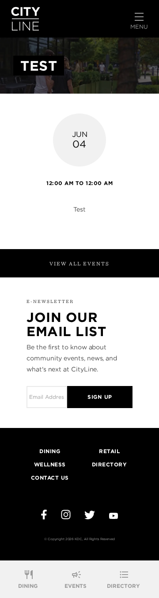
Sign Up (99, 397)
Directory (123, 586)
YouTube (113, 516)
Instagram (66, 514)
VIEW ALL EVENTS (79, 263)
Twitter (89, 515)
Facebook (44, 514)
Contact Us (50, 477)
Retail (109, 451)
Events (75, 586)
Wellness (50, 464)
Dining (28, 586)
